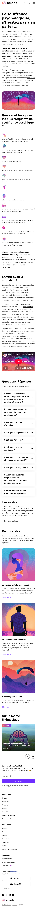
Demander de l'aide (11, 521)
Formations (5, 842)
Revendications (6, 839)
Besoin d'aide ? (6, 819)
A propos (4, 828)
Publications (5, 801)
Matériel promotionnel (8, 815)
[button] (18, 398)
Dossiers (4, 798)
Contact (4, 846)
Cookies (15, 905)
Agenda (4, 808)
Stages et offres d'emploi (9, 849)
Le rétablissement (28, 341)
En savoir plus (6, 888)
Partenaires (5, 832)
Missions (4, 835)
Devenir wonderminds (8, 862)
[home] (9, 3)
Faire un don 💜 (6, 866)
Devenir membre (7, 859)
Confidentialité (6, 905)
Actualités (5, 812)
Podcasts (5, 805)
